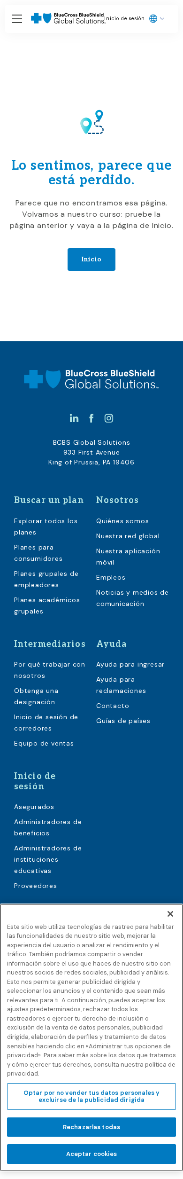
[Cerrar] (170, 914)
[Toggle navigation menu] (17, 19)
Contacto (112, 705)
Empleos (111, 577)
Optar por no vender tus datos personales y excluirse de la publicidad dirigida (91, 1096)
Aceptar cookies (91, 1154)
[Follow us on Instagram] (109, 418)
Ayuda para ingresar (130, 664)
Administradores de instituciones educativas (48, 859)
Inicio (92, 259)
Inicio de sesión (124, 19)
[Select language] (157, 18)
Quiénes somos (122, 521)
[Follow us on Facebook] (91, 418)
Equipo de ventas (44, 743)
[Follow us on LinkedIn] (74, 418)
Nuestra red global (128, 536)
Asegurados (34, 806)
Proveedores (35, 885)
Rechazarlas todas (91, 1127)
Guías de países (123, 720)
